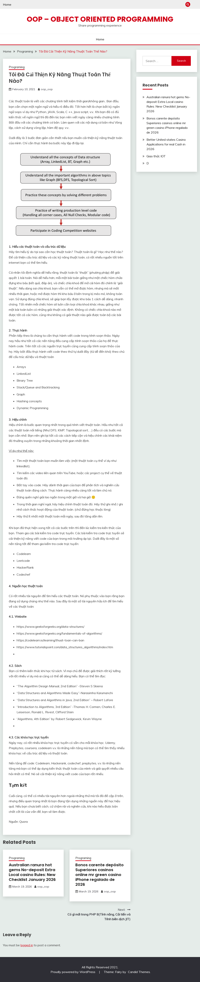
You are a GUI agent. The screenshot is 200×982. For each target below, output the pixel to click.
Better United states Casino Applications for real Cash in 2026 (166, 144)
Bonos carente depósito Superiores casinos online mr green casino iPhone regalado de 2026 (99, 874)
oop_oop (47, 89)
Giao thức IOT (156, 156)
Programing (17, 67)
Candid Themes (139, 972)
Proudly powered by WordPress (73, 972)
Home (7, 4)
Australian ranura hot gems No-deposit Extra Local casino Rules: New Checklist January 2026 (32, 872)
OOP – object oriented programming (100, 19)
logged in (27, 945)
